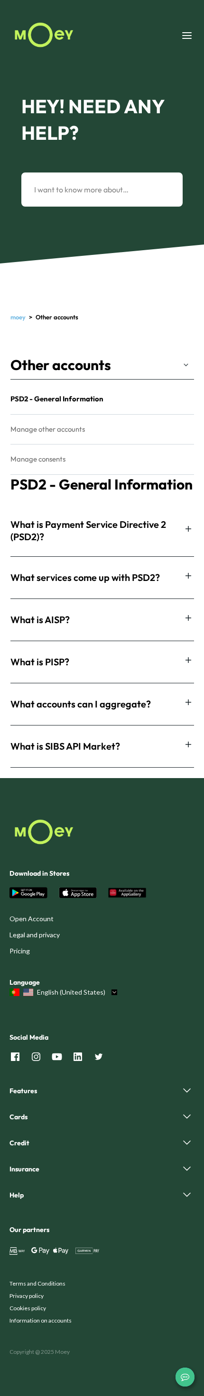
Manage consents (37, 458)
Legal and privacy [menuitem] (34, 935)
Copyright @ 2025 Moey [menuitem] (39, 1351)
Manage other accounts (47, 429)
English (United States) (71, 992)
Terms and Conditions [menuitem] (37, 1283)
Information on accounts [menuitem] (40, 1320)
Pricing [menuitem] (19, 951)
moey (18, 317)
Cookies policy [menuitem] (27, 1308)
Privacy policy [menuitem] (26, 1295)
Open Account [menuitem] (31, 919)
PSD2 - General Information (56, 398)
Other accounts (60, 365)
